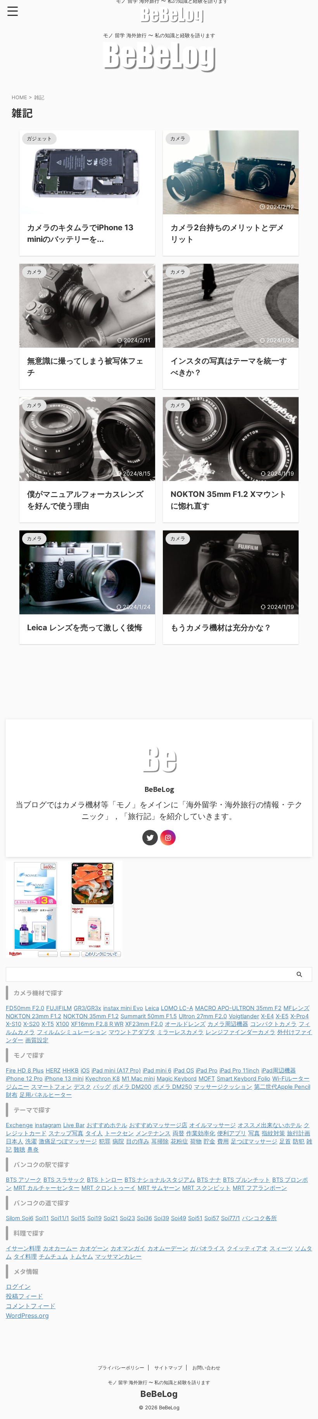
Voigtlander (244, 1016)
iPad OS (183, 1070)
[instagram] (168, 837)
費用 (223, 1141)
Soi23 (127, 1218)
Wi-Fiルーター (290, 1078)
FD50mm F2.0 (25, 1008)
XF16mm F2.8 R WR (97, 1024)
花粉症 (179, 1141)
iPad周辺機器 (278, 1070)
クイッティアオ (247, 1248)
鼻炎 (33, 1149)
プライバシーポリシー (121, 1368)
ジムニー (17, 1086)
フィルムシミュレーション (72, 1032)
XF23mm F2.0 (144, 1024)
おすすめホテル (106, 1125)
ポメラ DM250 (172, 1086)
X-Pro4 (299, 1016)
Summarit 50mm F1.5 (149, 1016)
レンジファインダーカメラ (240, 1032)
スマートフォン (51, 1086)
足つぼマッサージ (254, 1141)
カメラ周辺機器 (227, 1024)
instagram (48, 1125)
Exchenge (19, 1125)
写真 (254, 1133)
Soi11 (42, 1218)
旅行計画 (298, 1133)
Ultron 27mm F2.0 (203, 1016)
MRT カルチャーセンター (47, 1188)
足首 (285, 1141)
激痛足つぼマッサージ (68, 1141)
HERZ (53, 1070)
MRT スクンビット (206, 1188)
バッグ (102, 1086)
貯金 (209, 1141)
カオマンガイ (128, 1248)
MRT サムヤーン (159, 1188)
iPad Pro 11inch (239, 1070)
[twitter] (150, 837)
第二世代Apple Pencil (282, 1086)
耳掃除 (160, 1141)
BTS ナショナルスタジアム (159, 1179)
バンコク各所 (259, 1218)
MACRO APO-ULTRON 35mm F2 (238, 1008)
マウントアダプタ (132, 1032)
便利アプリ (231, 1133)
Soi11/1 (60, 1218)
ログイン (18, 1286)
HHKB (70, 1070)
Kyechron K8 (102, 1078)
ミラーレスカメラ (180, 1032)
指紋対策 (273, 1133)
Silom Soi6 (19, 1218)
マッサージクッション (223, 1086)
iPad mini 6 (157, 1070)
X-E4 (267, 1016)
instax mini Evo (123, 1008)
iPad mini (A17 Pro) (116, 1070)
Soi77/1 (230, 1218)
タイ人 (94, 1133)
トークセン (119, 1133)
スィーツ (281, 1248)
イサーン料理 (23, 1248)
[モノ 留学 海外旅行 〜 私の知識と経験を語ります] (172, 19)
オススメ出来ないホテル (270, 1125)
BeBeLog (159, 1394)
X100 (62, 1024)
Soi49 (178, 1218)
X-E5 (282, 1016)
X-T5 (47, 1024)
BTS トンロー (105, 1179)
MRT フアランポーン (260, 1188)
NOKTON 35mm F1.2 (91, 1016)
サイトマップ (168, 1368)
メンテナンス (153, 1133)
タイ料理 (25, 1256)
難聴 (19, 1149)
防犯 (298, 1141)
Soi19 (94, 1218)
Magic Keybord (177, 1078)
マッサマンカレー (118, 1256)
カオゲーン (94, 1248)
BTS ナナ (209, 1179)
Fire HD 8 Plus (25, 1070)
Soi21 (111, 1218)
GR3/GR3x (87, 1008)
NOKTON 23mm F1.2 (33, 1016)
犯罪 (105, 1141)
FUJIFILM (59, 1008)
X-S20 (31, 1024)
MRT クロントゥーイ (108, 1188)
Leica (152, 1008)
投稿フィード (24, 1296)
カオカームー (60, 1248)
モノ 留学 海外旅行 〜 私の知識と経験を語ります (159, 1382)
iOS (85, 1070)
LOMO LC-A (177, 1008)
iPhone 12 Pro (24, 1078)
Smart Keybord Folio (243, 1078)
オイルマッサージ (212, 1125)
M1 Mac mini (138, 1078)
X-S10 (13, 1024)
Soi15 (78, 1218)
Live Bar (74, 1125)
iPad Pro (207, 1070)
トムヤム (81, 1256)
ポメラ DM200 (131, 1086)
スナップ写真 (65, 1133)
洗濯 (31, 1141)
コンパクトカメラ (273, 1024)
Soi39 (161, 1218)
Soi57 (211, 1218)
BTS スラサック (64, 1179)
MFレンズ (296, 1008)
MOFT (207, 1078)
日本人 (14, 1141)
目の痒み (137, 1141)
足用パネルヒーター (45, 1094)
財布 (11, 1094)
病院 (118, 1141)
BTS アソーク (23, 1179)
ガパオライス (207, 1248)
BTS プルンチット (246, 1179)
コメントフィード (30, 1306)
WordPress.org (27, 1315)
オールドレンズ (185, 1024)
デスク (82, 1086)
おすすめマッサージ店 (158, 1125)
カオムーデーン (167, 1248)
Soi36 (144, 1218)
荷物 (196, 1141)
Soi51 (195, 1218)
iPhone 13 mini (64, 1078)
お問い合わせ (206, 1368)
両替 (178, 1133)
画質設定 (36, 1040)
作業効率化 (200, 1133)
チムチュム (53, 1256)
